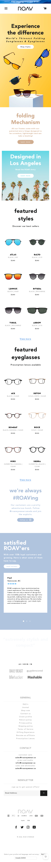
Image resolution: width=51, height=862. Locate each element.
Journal (25, 707)
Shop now (25, 710)
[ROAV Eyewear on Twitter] (22, 828)
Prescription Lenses (25, 738)
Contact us (25, 714)
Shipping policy (25, 726)
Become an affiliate (25, 735)
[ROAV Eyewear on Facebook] (16, 828)
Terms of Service (25, 729)
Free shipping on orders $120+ (25, 2)
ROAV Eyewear (28, 837)
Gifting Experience (25, 732)
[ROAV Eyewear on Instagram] (28, 828)
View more (25, 339)
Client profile (25, 717)
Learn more (25, 142)
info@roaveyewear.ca (25, 763)
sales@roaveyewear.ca (25, 758)
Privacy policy (25, 723)
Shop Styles (25, 47)
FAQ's (25, 704)
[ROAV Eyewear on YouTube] (34, 828)
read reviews (11, 566)
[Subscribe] (43, 793)
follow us (24, 520)
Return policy (25, 720)
